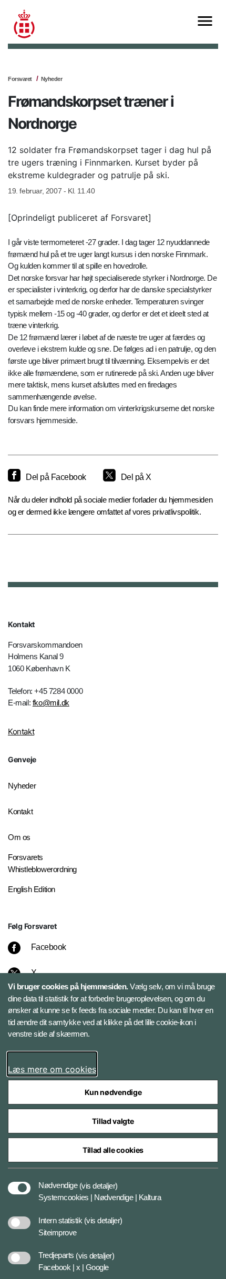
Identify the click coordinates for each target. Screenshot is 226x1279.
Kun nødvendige (113, 1092)
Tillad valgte (112, 1121)
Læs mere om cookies (52, 1069)
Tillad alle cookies (113, 1149)
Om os (19, 837)
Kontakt (21, 731)
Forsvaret (20, 79)
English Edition (31, 889)
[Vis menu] (205, 21)
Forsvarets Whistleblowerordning (42, 863)
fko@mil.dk (51, 702)
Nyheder (52, 79)
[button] (98, 1180)
